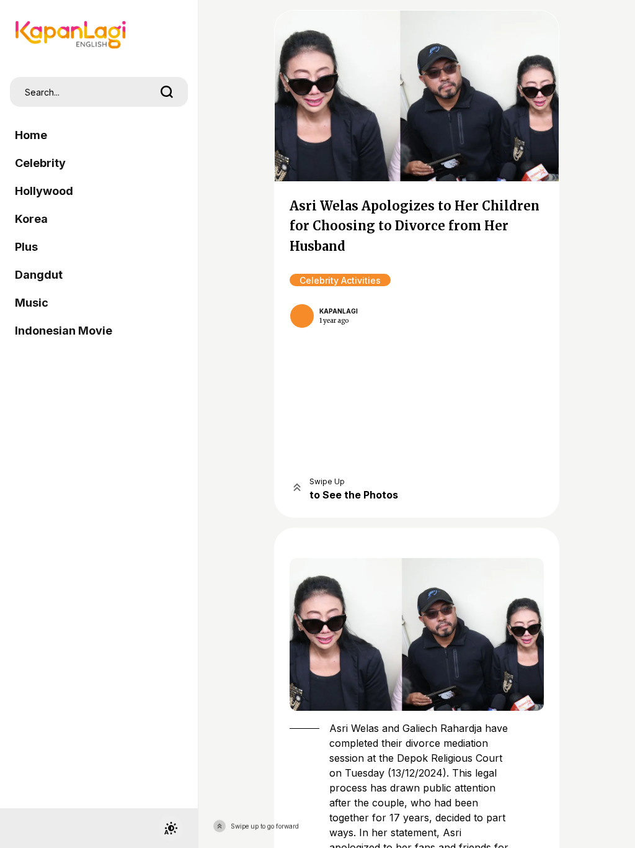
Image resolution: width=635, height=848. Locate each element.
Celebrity (40, 162)
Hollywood (44, 190)
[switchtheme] (170, 828)
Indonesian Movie (63, 330)
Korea (31, 218)
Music (31, 302)
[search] (167, 92)
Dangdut (39, 274)
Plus (26, 246)
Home (31, 135)
